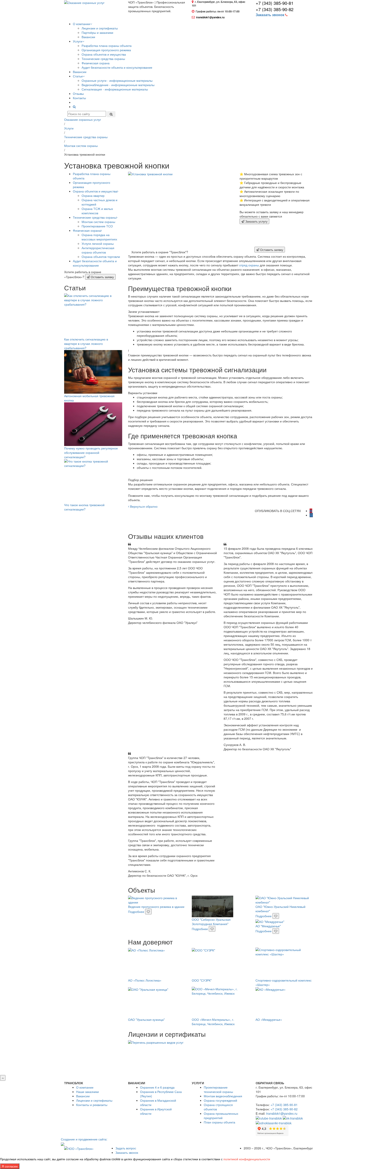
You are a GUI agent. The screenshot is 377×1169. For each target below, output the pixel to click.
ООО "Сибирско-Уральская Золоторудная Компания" (211, 921)
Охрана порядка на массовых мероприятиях (99, 237)
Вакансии (88, 37)
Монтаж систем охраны (98, 222)
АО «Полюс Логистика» (144, 980)
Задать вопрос (125, 1148)
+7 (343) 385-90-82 (274, 9)
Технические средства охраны (103, 58)
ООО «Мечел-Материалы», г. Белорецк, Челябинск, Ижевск (213, 1021)
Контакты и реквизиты (91, 1105)
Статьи (78, 76)
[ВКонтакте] (311, 515)
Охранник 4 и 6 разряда (157, 1087)
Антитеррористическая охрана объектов (98, 250)
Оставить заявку (102, 277)
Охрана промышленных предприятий (221, 1115)
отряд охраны (249, 265)
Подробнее (136, 911)
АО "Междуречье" (268, 926)
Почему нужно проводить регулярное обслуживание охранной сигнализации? (91, 452)
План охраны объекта (219, 1122)
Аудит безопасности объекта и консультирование (117, 67)
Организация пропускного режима (106, 50)
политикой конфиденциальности (246, 1159)
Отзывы (78, 93)
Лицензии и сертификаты (100, 28)
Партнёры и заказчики (97, 32)
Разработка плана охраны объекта (107, 45)
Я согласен (10, 1166)
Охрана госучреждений (220, 1100)
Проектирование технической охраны (218, 1089)
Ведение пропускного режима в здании (156, 906)
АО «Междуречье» (268, 1019)
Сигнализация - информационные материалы (115, 89)
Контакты (79, 98)
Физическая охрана (96, 63)
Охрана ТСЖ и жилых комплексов (97, 210)
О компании (81, 24)
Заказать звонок (126, 1152)
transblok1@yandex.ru (210, 17)
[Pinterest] (311, 511)
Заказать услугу (255, 221)
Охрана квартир (93, 195)
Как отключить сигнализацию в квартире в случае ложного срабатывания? (86, 343)
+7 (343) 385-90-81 (284, 1105)
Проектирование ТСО (97, 226)
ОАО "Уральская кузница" (146, 1019)
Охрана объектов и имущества (104, 54)
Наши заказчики (87, 1091)
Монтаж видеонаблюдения (223, 1096)
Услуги (77, 41)
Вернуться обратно (143, 506)
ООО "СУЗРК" (202, 980)
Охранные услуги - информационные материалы (117, 80)
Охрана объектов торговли (101, 256)
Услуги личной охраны (98, 243)
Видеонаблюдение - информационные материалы (118, 85)
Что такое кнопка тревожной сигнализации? (84, 507)
